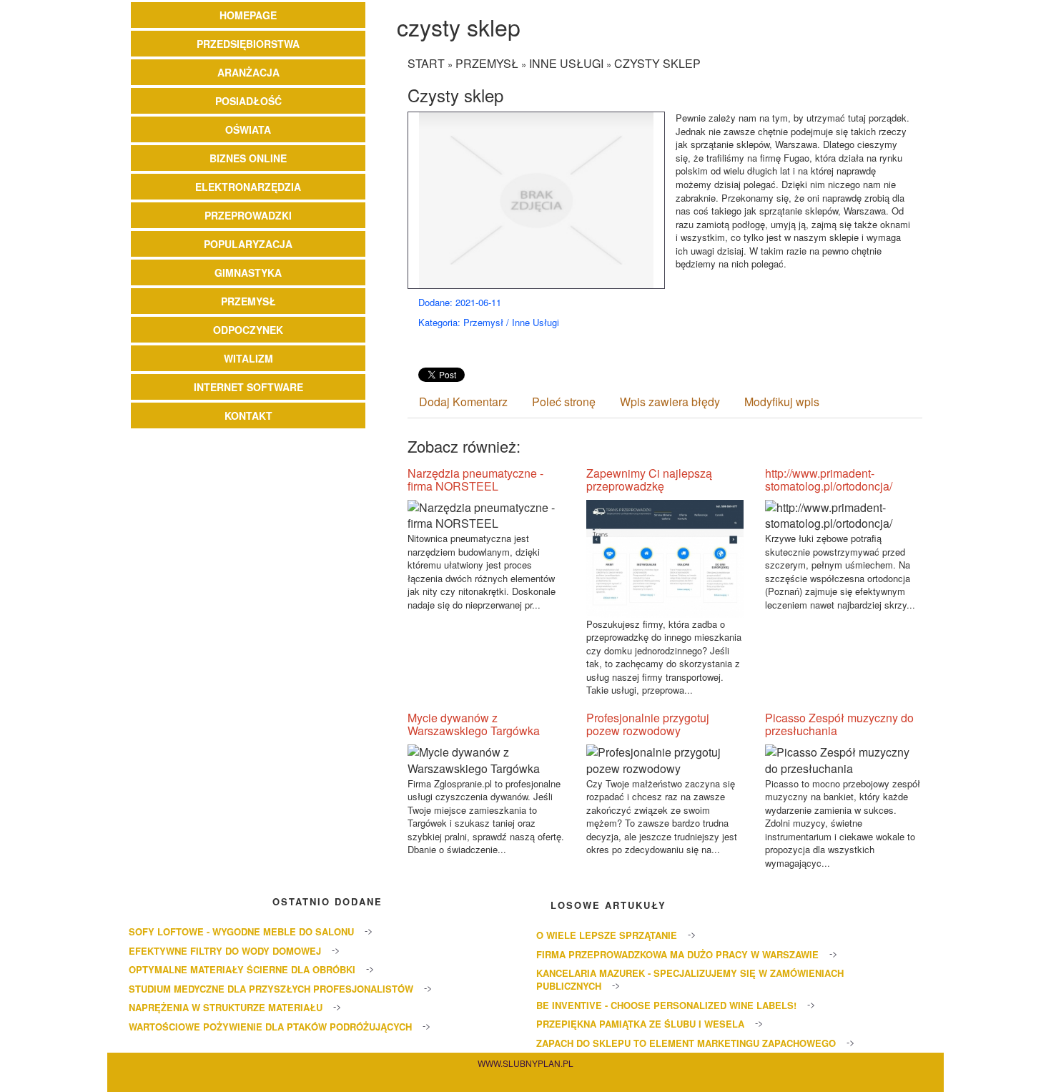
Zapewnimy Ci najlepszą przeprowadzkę (649, 479)
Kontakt (248, 415)
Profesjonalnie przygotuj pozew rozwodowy (647, 724)
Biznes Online (248, 158)
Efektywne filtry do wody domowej (225, 951)
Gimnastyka (248, 272)
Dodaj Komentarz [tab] (463, 401)
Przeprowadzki (248, 215)
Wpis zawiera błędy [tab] (670, 401)
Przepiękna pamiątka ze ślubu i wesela (640, 1023)
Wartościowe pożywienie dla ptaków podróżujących (270, 1026)
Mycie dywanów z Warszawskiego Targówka (474, 724)
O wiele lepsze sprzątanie (606, 935)
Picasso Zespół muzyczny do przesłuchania (839, 724)
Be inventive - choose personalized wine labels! (666, 1005)
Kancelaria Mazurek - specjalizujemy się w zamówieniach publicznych (690, 979)
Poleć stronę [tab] (564, 401)
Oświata (248, 129)
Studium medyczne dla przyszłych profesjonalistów (271, 988)
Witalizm (248, 358)
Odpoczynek (248, 330)
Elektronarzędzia (248, 186)
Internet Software (248, 387)
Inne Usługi (566, 63)
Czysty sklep (657, 63)
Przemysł (248, 301)
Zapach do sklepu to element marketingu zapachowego (686, 1043)
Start (426, 63)
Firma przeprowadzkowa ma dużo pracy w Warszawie (677, 954)
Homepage (248, 15)
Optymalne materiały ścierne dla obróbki (242, 969)
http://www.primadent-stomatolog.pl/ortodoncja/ (828, 479)
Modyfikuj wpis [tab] (781, 401)
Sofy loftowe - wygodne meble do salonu (241, 931)
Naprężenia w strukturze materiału (225, 1007)
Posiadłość (248, 101)
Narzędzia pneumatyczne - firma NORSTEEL (475, 479)
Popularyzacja (248, 244)
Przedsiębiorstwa (248, 43)
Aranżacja (248, 72)
